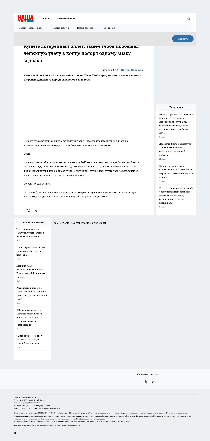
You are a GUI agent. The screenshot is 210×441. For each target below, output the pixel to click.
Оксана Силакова (132, 70)
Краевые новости (60, 28)
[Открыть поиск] (188, 18)
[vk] (27, 211)
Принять (183, 38)
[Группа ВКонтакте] (138, 382)
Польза (45, 18)
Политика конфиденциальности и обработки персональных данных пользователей (47, 426)
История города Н (86, 28)
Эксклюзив (109, 28)
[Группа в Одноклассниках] (145, 382)
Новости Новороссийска (30, 28)
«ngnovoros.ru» (33, 397)
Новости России (66, 18)
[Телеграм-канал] (152, 382)
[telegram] (38, 211)
